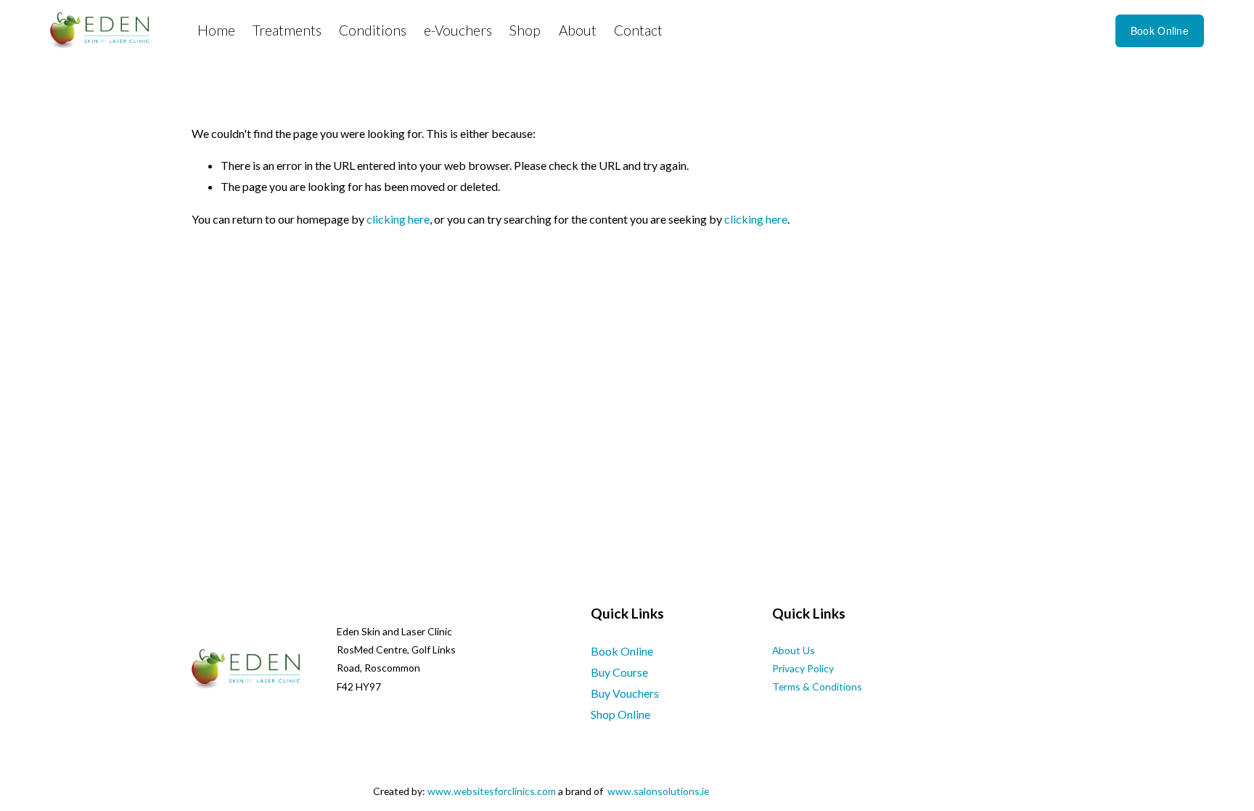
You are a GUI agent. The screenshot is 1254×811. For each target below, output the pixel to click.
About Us (793, 650)
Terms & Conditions (817, 686)
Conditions (372, 30)
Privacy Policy (803, 668)
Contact (638, 30)
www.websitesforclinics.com (491, 791)
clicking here (398, 219)
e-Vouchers (458, 30)
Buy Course (619, 672)
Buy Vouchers (625, 693)
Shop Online (620, 714)
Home (216, 30)
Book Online (1160, 30)
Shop (525, 30)
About (578, 30)
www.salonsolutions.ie (658, 791)
